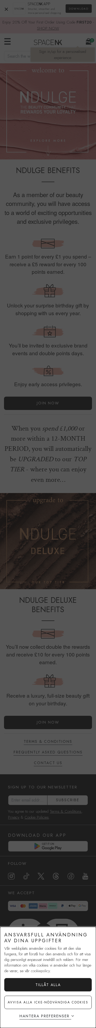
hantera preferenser (44, 1016)
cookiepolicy (40, 971)
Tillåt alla (48, 984)
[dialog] (48, 977)
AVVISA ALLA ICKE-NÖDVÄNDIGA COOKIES (48, 1002)
